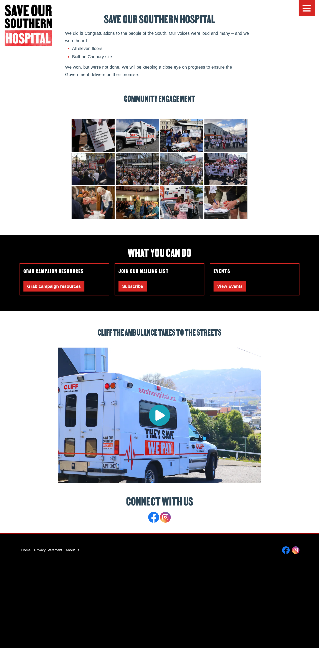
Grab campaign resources (54, 286)
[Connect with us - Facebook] (154, 517)
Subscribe (132, 286)
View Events (230, 286)
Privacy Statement (48, 550)
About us (72, 550)
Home (26, 550)
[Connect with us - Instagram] (165, 517)
